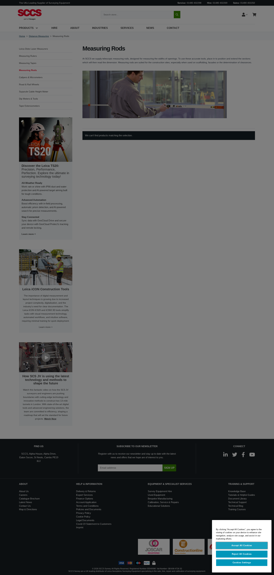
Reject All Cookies (242, 554)
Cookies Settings (242, 562)
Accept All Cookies (242, 545)
